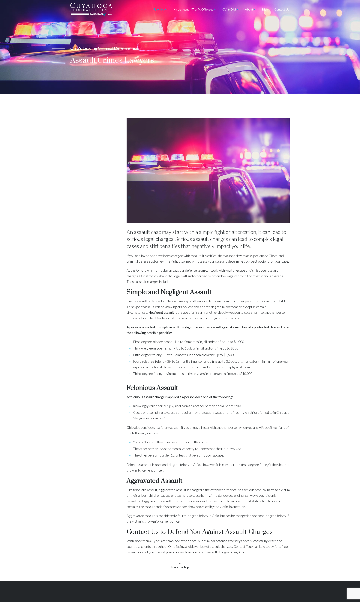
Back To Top (180, 567)
